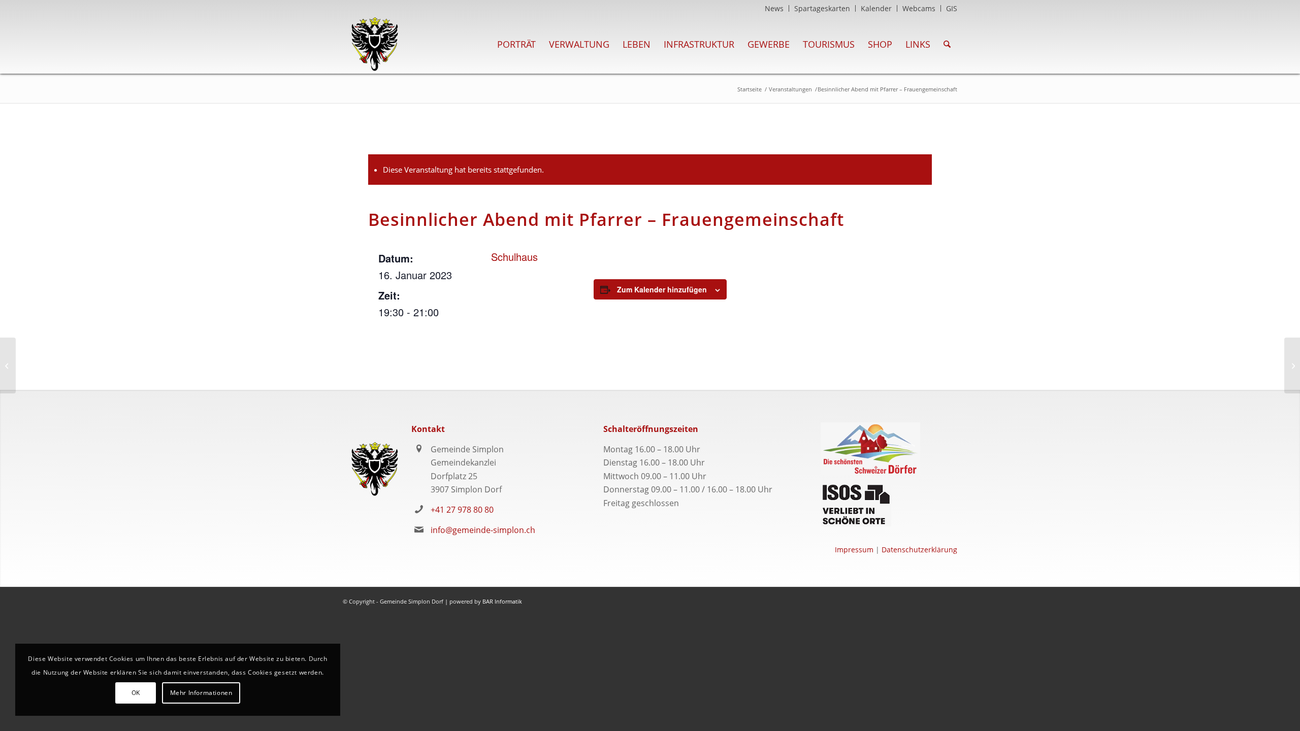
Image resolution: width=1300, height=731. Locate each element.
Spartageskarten (822, 8)
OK (136, 692)
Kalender (876, 8)
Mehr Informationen (201, 692)
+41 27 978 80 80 (462, 509)
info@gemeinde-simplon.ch (483, 530)
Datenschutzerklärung (919, 549)
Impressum (854, 549)
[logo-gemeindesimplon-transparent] (374, 44)
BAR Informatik (502, 601)
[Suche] (947, 44)
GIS (951, 8)
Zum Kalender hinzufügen (662, 289)
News (774, 8)
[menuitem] (774, 8)
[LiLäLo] (8, 365)
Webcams (918, 8)
